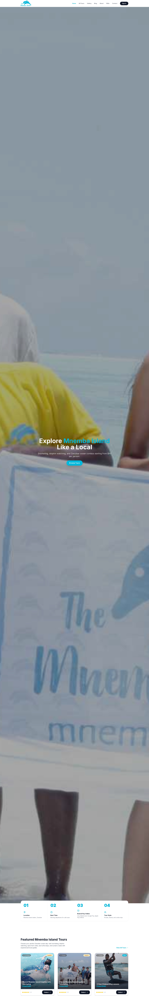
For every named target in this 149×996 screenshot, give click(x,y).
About (101, 3)
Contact (114, 3)
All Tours (81, 3)
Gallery (89, 3)
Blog (95, 3)
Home (74, 3)
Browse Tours (74, 463)
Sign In (124, 3)
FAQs (107, 3)
